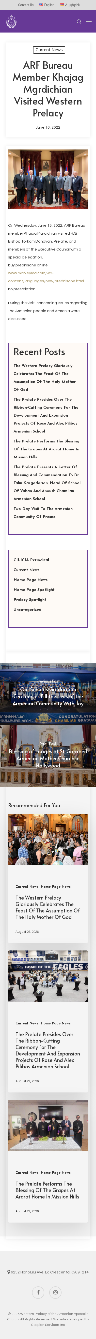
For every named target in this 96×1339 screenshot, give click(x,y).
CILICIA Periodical (31, 560)
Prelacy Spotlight (30, 600)
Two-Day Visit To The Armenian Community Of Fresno (43, 513)
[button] (89, 21)
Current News (49, 49)
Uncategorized (27, 610)
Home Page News (31, 580)
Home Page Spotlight (34, 590)
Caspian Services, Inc (48, 1325)
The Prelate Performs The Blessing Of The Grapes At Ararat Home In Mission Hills (46, 449)
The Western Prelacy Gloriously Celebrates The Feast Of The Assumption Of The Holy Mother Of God (45, 378)
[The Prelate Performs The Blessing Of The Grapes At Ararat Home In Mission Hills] (48, 1161)
